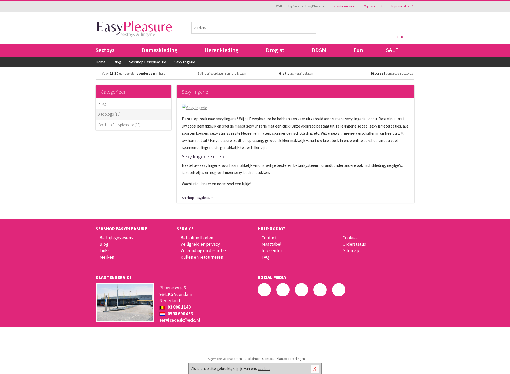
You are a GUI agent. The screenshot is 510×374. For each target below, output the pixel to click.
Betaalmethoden (197, 238)
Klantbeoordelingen (291, 358)
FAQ (265, 257)
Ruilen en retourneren (202, 257)
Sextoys (105, 50)
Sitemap (351, 250)
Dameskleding (159, 50)
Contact (269, 238)
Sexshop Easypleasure (197, 198)
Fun (358, 50)
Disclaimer (252, 358)
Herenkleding (222, 50)
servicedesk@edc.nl (179, 320)
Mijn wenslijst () (402, 6)
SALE (392, 50)
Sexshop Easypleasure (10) (119, 124)
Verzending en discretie (203, 250)
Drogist (275, 50)
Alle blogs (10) (109, 114)
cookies (264, 368)
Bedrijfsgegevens (116, 238)
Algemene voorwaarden (225, 358)
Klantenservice (344, 6)
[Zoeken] (307, 28)
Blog (102, 103)
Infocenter (272, 250)
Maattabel (272, 244)
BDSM (319, 50)
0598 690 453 (180, 314)
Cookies (350, 238)
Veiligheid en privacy (200, 244)
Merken (107, 257)
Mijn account (373, 6)
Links (104, 250)
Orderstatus (354, 244)
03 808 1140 (179, 307)
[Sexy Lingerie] (194, 107)
